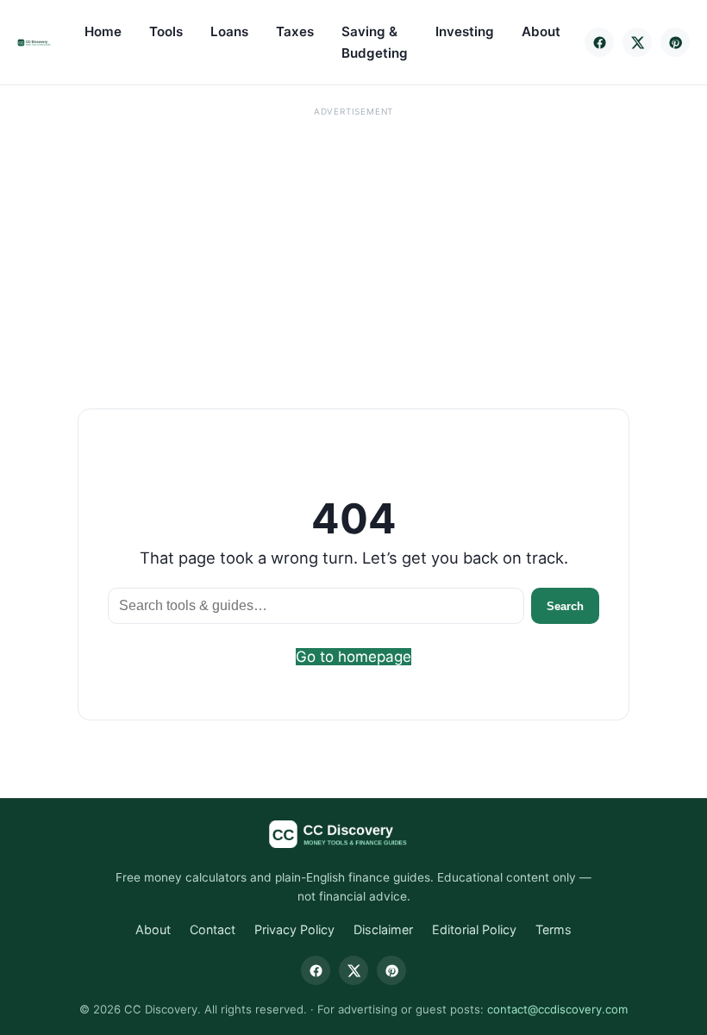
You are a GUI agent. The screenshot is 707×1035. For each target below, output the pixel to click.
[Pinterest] (675, 42)
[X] (637, 42)
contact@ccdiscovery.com (557, 1009)
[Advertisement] (353, 243)
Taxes (295, 31)
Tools (166, 31)
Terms (553, 929)
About (541, 31)
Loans (229, 31)
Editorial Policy (474, 929)
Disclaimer (383, 929)
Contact (212, 929)
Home (103, 31)
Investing (464, 31)
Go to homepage (353, 656)
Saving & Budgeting (374, 42)
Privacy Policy (294, 929)
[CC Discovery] (38, 42)
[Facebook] (599, 42)
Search (565, 606)
